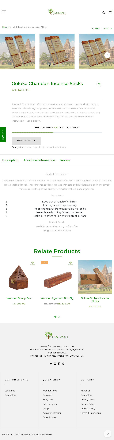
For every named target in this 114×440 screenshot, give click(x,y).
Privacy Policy (88, 399)
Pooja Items (59, 147)
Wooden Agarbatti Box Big (57, 298)
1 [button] (55, 317)
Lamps (46, 408)
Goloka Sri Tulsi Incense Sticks (95, 300)
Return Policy (88, 404)
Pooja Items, (46, 147)
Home (5, 27)
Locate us (10, 390)
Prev (97, 28)
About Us (85, 390)
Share (3, 136)
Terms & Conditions (91, 413)
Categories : (18, 147)
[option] (57, 51)
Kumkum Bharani (52, 413)
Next (106, 28)
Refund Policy (88, 408)
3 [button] (58, 66)
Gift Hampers (50, 404)
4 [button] (63, 66)
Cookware (48, 395)
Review (65, 160)
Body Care (48, 399)
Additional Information (39, 160)
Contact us (10, 395)
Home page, (32, 147)
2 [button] (54, 66)
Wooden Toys (50, 390)
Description (10, 160)
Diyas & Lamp (50, 417)
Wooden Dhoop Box (19, 298)
